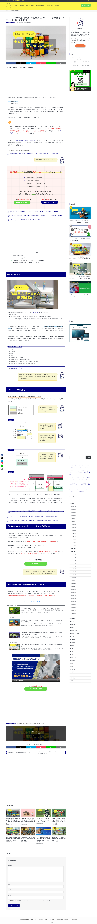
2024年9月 (73, 557)
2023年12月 (73, 580)
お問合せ (75, 919)
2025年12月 (73, 518)
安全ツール (73, 657)
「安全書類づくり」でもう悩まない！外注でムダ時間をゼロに (29, 260)
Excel (72, 627)
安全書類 (13, 22)
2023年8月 (73, 592)
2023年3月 (73, 607)
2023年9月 (73, 589)
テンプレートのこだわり (19, 258)
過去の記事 (35, 312)
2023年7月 (73, 595)
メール (9, 889)
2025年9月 (73, 524)
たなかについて (80, 46)
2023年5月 (73, 601)
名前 (9, 884)
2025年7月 (73, 530)
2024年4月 (73, 572)
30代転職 (20, 723)
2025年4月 (73, 539)
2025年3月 (73, 542)
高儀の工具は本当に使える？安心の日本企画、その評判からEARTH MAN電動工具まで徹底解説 (41, 621)
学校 (72, 654)
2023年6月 (73, 598)
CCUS (72, 621)
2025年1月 (73, 548)
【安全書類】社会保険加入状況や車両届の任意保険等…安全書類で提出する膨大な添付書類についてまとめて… (41, 633)
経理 (72, 680)
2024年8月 (73, 560)
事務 (30, 723)
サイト (9, 895)
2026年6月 (73, 509)
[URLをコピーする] (61, 63)
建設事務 (9, 22)
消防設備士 (73, 678)
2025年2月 (73, 545)
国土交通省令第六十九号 (17, 368)
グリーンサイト (74, 630)
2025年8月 (73, 527)
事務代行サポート (59, 919)
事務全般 (73, 642)
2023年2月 (73, 610)
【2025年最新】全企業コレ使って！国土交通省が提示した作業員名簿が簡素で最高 (30, 316)
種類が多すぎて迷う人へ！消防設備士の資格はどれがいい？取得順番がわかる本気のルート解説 (80, 472)
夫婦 (72, 648)
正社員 (42, 723)
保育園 (72, 645)
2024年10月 (73, 554)
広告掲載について (68, 919)
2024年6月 (73, 566)
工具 (72, 666)
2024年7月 (73, 563)
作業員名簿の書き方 (18, 255)
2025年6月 (73, 533)
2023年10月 (73, 586)
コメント (10, 865)
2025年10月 (73, 521)
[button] (11, 63)
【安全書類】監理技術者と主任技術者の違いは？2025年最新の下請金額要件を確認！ (41, 645)
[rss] (88, 1)
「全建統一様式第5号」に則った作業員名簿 (24, 140)
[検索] (90, 1)
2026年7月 (73, 506)
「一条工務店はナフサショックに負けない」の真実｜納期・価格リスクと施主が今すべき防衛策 (80, 485)
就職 (72, 663)
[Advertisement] (36, 81)
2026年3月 (73, 515)
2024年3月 (73, 575)
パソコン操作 (25, 723)
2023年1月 (73, 613)
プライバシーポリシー (49, 919)
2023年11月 (73, 583)
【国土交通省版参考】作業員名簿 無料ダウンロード (26, 262)
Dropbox (73, 624)
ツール (72, 636)
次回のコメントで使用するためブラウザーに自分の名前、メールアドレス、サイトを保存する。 (31, 900)
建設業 (38, 723)
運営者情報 (41, 919)
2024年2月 (73, 577)
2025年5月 (73, 536)
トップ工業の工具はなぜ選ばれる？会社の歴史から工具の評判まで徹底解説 (40, 609)
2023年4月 (73, 604)
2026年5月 (73, 512)
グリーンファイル (75, 633)
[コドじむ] (9, 5)
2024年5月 (73, 569)
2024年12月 (73, 551)
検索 (89, 457)
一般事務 (73, 639)
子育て (72, 651)
